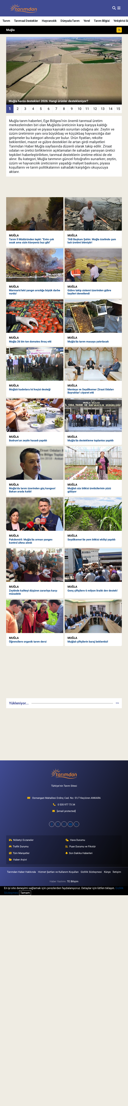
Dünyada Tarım (70, 20)
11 (87, 109)
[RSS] (76, 824)
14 (110, 109)
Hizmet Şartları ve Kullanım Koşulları (58, 871)
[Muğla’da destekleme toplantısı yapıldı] (93, 415)
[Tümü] (117, 703)
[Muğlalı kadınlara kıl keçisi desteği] (34, 364)
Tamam (25, 892)
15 (118, 109)
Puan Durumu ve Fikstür (82, 846)
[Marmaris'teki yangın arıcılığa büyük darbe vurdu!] (34, 265)
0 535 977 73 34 (66, 804)
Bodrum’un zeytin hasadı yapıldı (28, 440)
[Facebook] (51, 824)
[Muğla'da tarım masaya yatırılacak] (93, 316)
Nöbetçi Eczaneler (23, 840)
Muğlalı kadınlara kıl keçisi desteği (29, 389)
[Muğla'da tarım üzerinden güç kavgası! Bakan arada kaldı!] (34, 463)
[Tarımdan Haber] (23, 8)
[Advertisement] (64, 672)
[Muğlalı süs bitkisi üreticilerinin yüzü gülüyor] (93, 463)
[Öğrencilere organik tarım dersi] (34, 616)
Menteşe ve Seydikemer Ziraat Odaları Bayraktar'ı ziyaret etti (91, 391)
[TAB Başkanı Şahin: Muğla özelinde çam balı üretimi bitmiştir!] (93, 214)
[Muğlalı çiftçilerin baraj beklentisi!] (93, 616)
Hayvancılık (49, 20)
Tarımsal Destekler (26, 20)
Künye (107, 871)
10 (79, 109)
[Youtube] (70, 824)
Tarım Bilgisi (102, 20)
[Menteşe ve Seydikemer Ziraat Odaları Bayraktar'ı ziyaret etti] (93, 364)
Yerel (87, 20)
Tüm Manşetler (21, 853)
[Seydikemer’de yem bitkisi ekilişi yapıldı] (93, 514)
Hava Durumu (77, 840)
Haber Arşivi (20, 859)
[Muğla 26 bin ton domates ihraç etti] (34, 316)
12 (95, 109)
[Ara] (114, 8)
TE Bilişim (72, 881)
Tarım (6, 20)
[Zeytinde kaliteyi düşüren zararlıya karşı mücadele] (34, 565)
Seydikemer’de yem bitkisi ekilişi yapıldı (91, 539)
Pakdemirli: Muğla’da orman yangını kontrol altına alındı (30, 541)
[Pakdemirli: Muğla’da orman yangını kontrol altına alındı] (34, 514)
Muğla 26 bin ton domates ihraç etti (30, 341)
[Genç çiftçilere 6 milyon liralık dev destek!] (93, 565)
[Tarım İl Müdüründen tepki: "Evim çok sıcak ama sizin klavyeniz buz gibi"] (34, 214)
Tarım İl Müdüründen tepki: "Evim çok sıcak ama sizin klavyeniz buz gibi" (31, 241)
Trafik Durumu (20, 846)
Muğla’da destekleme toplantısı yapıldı (91, 440)
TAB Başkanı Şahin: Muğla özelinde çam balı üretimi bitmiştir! (92, 241)
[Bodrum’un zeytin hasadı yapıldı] (34, 415)
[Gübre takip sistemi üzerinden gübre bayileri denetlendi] (93, 265)
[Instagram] (64, 824)
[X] (58, 824)
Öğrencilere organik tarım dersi (27, 641)
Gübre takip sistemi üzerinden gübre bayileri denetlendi (89, 292)
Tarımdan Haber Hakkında (21, 871)
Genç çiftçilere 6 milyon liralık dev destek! (93, 590)
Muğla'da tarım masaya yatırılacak (88, 341)
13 (102, 109)
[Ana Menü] (118, 8)
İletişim (117, 871)
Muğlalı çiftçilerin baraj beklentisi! (88, 641)
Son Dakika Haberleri (80, 853)
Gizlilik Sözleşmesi (91, 871)
